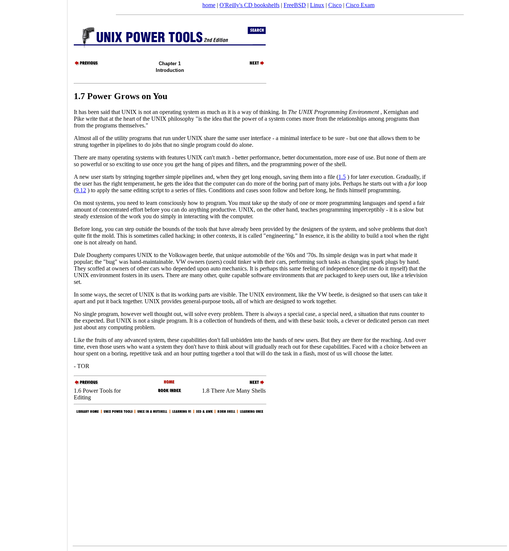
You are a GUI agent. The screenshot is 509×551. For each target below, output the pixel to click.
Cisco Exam (360, 5)
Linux (317, 5)
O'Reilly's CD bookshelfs (249, 5)
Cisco (335, 5)
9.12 (81, 190)
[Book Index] (170, 392)
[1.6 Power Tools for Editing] (87, 64)
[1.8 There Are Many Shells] (253, 64)
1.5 (342, 177)
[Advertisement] (33, 273)
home (208, 5)
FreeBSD (295, 5)
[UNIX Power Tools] (170, 382)
